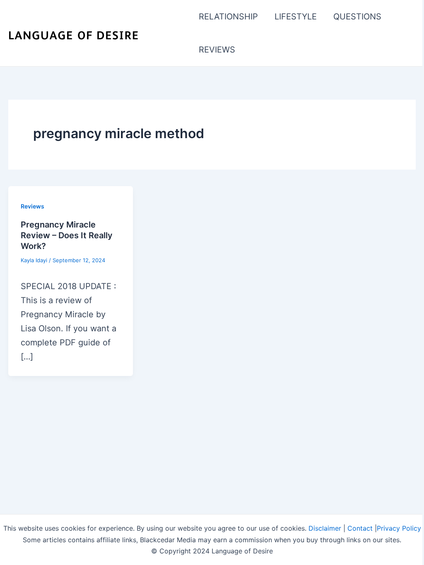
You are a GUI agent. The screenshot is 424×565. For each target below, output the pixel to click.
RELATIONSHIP (228, 17)
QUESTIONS (357, 17)
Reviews (32, 206)
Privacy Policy (399, 528)
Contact (360, 528)
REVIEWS (217, 50)
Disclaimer (324, 528)
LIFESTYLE (296, 17)
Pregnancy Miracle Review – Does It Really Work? (67, 235)
